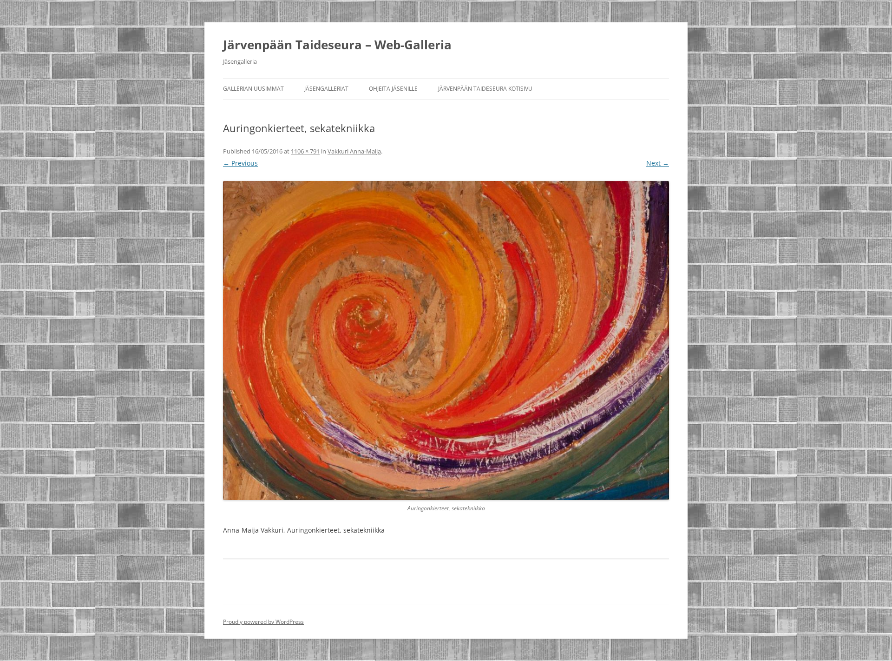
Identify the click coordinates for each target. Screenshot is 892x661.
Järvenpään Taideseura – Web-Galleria (337, 44)
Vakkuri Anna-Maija (354, 151)
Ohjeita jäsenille (393, 89)
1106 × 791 (305, 151)
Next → (657, 163)
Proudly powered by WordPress (263, 622)
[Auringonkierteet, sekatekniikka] (446, 340)
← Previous (240, 163)
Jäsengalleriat (326, 89)
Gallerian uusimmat (253, 89)
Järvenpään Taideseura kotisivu (485, 89)
